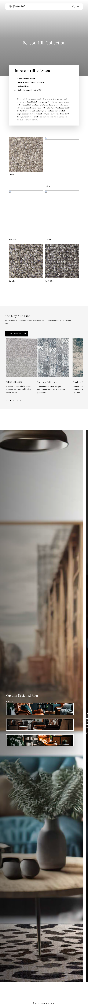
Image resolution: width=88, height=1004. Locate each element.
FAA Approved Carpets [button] (34, 733)
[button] (78, 6)
